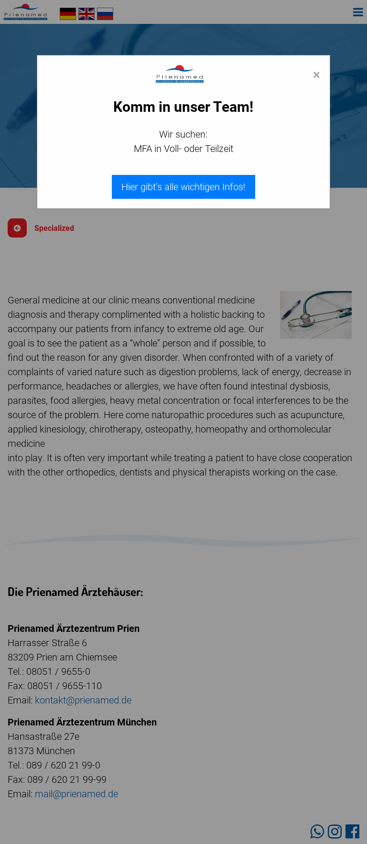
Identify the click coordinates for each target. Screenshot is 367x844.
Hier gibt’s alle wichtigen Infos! (183, 187)
